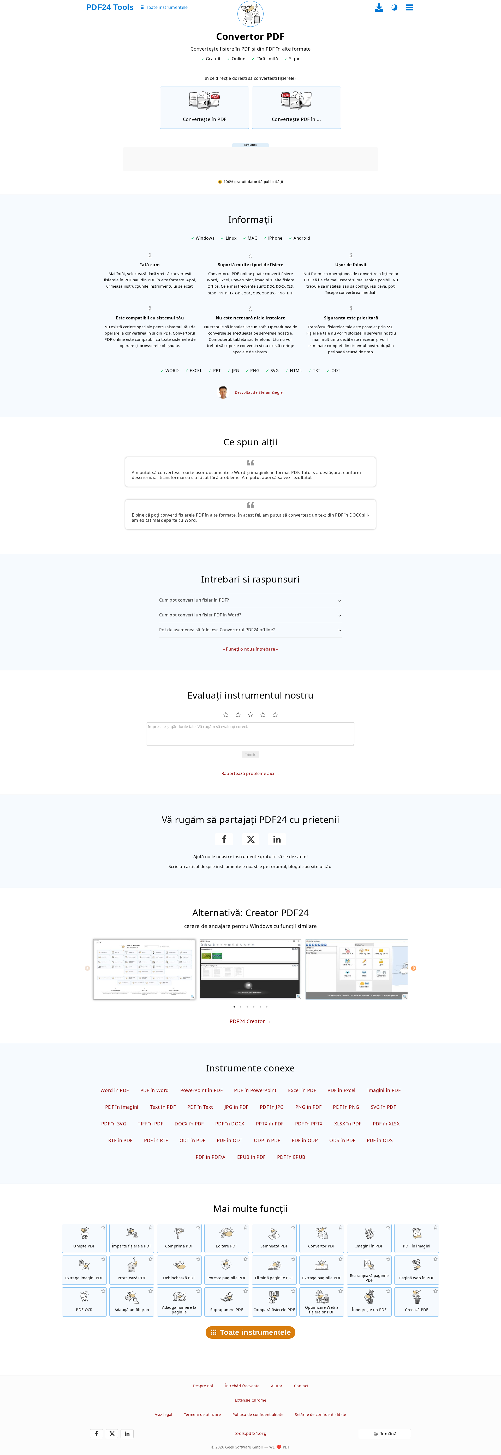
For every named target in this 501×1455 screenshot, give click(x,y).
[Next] (413, 968)
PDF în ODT (229, 1140)
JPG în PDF (236, 1107)
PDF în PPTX (309, 1123)
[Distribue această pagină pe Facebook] (224, 839)
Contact (301, 1385)
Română (387, 1433)
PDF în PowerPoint (255, 1090)
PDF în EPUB (291, 1157)
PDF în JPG (272, 1107)
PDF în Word (154, 1090)
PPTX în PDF (270, 1123)
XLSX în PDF (347, 1123)
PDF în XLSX (386, 1123)
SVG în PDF (383, 1107)
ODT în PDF (192, 1140)
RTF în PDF (120, 1140)
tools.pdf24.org (250, 1433)
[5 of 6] (260, 1006)
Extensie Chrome (250, 1400)
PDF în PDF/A (211, 1157)
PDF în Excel (341, 1090)
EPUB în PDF (251, 1157)
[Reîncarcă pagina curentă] (250, 14)
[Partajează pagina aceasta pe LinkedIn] (277, 839)
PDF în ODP (305, 1140)
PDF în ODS (380, 1140)
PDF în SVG (113, 1123)
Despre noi (203, 1385)
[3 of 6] (247, 1006)
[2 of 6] (240, 1006)
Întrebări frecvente (242, 1385)
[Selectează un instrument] (409, 7)
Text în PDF (163, 1107)
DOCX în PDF (189, 1123)
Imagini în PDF (384, 1090)
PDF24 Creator (247, 1021)
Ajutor (277, 1385)
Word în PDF (114, 1090)
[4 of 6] (254, 1006)
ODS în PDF (342, 1140)
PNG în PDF (308, 1107)
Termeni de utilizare (202, 1414)
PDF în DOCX (229, 1123)
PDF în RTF (156, 1140)
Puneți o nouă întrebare (250, 649)
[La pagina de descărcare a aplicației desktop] (379, 7)
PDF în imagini (121, 1107)
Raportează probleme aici (248, 773)
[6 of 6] (267, 1006)
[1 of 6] (234, 1006)
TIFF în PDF (150, 1123)
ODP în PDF (267, 1140)
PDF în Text (200, 1107)
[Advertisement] (250, 159)
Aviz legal (163, 1414)
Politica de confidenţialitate (257, 1414)
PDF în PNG (346, 1107)
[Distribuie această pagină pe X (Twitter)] (250, 839)
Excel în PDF (302, 1090)
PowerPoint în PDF (201, 1090)
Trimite (250, 754)
